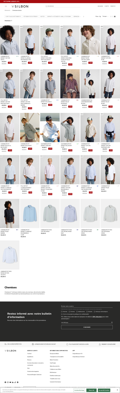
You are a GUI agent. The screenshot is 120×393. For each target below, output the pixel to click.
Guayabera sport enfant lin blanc (46, 144)
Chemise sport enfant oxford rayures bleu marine (65, 189)
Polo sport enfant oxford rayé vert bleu (5, 102)
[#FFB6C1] (117, 56)
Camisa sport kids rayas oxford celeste (6, 273)
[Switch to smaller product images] (112, 16)
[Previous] (80, 16)
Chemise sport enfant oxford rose (106, 58)
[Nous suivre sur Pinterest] (17, 382)
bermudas (77, 16)
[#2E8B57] (97, 229)
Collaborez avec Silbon (55, 369)
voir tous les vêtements (13, 16)
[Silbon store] (19, 6)
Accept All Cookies (104, 390)
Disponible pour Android (78, 356)
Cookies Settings (79, 390)
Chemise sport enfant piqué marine (5, 231)
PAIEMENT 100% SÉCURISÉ (108, 344)
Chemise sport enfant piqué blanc (105, 188)
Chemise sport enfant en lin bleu (46, 101)
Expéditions (30, 356)
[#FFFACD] (97, 56)
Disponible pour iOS (77, 353)
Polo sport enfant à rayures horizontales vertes (66, 59)
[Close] (117, 390)
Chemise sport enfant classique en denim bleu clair (26, 232)
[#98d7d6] (77, 56)
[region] (60, 390)
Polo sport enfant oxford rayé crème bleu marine (25, 103)
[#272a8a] (77, 229)
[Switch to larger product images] (111, 16)
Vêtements (7, 10)
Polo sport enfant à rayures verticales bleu (46, 58)
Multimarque (53, 372)
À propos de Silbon (54, 353)
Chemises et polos (16, 10)
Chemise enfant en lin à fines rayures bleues (86, 102)
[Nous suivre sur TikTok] (15, 382)
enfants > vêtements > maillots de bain (59, 16)
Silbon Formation (54, 360)
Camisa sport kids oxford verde (46, 230)
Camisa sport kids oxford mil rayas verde (86, 231)
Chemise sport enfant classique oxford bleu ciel (86, 188)
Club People (53, 363)
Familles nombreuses (55, 375)
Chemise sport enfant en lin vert (26, 144)
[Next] (83, 16)
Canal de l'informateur (55, 382)
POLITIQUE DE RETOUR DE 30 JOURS (78, 344)
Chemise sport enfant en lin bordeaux (65, 102)
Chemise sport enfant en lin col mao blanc (6, 145)
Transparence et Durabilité (56, 356)
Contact (29, 353)
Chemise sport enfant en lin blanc (105, 102)
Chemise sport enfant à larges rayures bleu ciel (26, 58)
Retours (29, 360)
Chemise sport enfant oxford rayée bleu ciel (106, 145)
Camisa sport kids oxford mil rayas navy (66, 231)
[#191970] (16, 229)
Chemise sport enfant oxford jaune (86, 145)
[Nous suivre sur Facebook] (5, 382)
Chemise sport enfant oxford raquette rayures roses (46, 189)
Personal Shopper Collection (34, 374)
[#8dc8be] (16, 56)
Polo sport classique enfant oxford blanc (26, 188)
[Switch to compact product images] (114, 16)
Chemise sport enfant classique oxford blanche (6, 188)
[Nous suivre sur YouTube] (10, 382)
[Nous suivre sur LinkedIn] (12, 382)
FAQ (28, 368)
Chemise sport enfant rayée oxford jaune (85, 58)
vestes (42, 16)
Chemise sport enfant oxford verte (5, 58)
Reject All (91, 390)
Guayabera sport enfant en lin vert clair (66, 145)
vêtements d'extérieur (30, 16)
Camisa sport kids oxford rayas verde (106, 231)
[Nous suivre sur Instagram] (7, 382)
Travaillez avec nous (55, 378)
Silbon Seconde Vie (54, 366)
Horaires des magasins (33, 371)
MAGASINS (100, 6)
